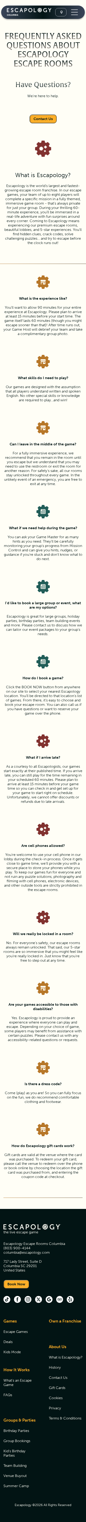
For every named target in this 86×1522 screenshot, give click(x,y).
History (55, 1367)
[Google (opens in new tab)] (49, 1300)
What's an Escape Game (17, 1382)
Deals (8, 1342)
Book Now (16, 1284)
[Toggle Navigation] (74, 12)
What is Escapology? (66, 1357)
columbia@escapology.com (26, 1252)
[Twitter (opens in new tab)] (38, 1300)
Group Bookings (16, 1441)
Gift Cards (57, 1388)
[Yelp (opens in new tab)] (70, 1300)
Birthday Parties (16, 1430)
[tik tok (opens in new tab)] (6, 1300)
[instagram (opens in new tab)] (28, 1300)
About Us (57, 1346)
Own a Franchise (65, 1321)
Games (10, 1321)
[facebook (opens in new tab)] (17, 1300)
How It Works (16, 1369)
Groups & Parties (19, 1420)
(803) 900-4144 (17, 1248)
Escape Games (15, 1331)
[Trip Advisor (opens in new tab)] (59, 1300)
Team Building (15, 1465)
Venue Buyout (15, 1476)
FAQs (7, 1395)
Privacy (55, 1408)
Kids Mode (12, 1352)
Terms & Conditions (65, 1418)
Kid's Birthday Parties (14, 1453)
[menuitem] (20, 1339)
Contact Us (43, 119)
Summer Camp (16, 1486)
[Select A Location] (61, 12)
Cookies (56, 1398)
